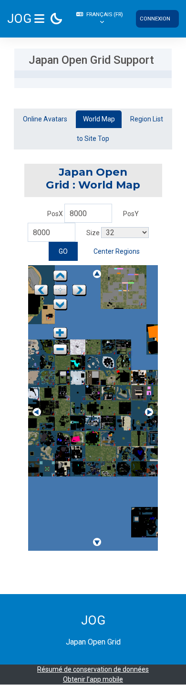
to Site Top (93, 138)
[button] (101, 18)
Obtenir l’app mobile (93, 679)
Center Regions (116, 251)
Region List (146, 119)
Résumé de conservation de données (93, 669)
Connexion (155, 18)
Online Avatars (45, 119)
